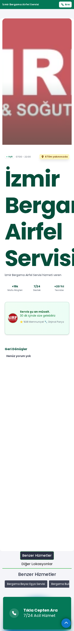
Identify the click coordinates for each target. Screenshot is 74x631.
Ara (67, 4)
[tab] (37, 555)
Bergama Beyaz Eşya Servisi (26, 584)
